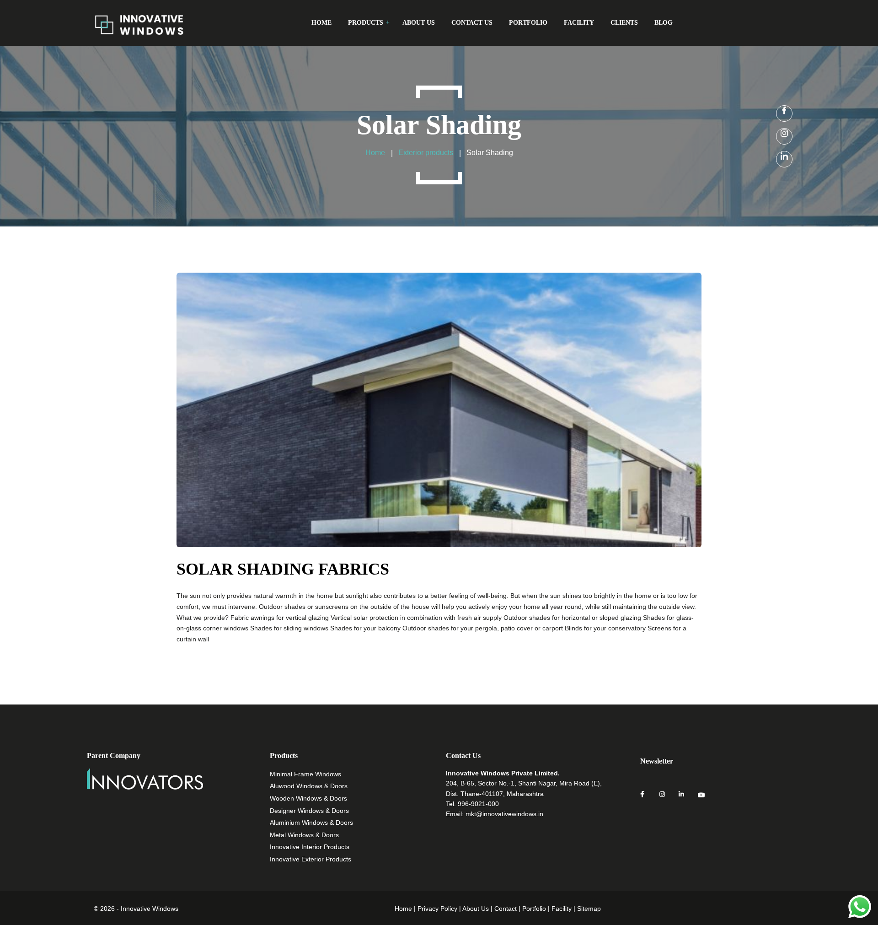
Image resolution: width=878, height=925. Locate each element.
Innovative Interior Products (309, 846)
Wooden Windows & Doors (308, 798)
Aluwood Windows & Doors (309, 786)
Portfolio (534, 908)
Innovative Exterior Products (310, 859)
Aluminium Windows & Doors (311, 822)
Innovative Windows (149, 908)
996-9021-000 (478, 803)
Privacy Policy (437, 908)
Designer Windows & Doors (309, 810)
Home (403, 908)
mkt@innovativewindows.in (504, 813)
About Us (475, 908)
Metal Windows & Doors (304, 835)
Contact (505, 908)
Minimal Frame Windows (305, 774)
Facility (561, 908)
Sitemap (589, 908)
